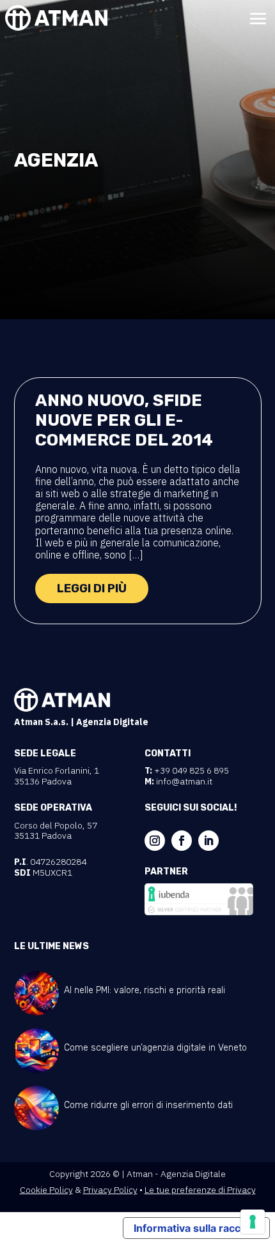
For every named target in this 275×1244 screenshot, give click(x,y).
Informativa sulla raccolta (196, 1228)
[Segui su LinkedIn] (208, 840)
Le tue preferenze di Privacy (200, 1189)
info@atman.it (184, 781)
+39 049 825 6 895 (191, 770)
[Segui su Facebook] (181, 840)
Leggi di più (92, 588)
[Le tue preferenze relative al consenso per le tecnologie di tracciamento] (252, 1222)
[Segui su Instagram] (155, 840)
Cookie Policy (46, 1189)
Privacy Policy (110, 1189)
